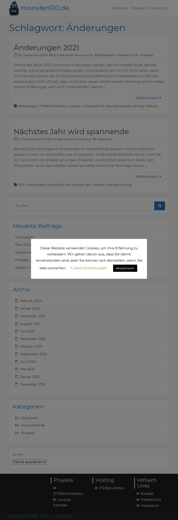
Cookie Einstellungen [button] (89, 268)
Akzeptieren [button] (125, 268)
